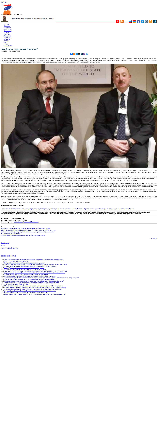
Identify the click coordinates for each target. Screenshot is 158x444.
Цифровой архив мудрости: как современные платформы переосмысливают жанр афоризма (33, 289)
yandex (117, 209)
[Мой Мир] (77, 54)
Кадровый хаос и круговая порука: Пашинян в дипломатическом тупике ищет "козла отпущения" (35, 294)
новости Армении (71, 209)
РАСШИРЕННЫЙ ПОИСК (9, 248)
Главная (6, 24)
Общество (7, 36)
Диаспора (7, 34)
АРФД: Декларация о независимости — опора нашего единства (24, 268)
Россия (131, 209)
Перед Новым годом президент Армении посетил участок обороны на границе (25, 228)
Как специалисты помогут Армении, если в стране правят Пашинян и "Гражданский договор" (34, 281)
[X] (79, 54)
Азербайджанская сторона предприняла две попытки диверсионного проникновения (27, 232)
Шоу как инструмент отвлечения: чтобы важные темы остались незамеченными (29, 279)
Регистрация (5, 243)
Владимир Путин (41, 209)
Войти (3, 245)
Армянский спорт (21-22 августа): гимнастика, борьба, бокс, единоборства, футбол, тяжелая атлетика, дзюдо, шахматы (41, 278)
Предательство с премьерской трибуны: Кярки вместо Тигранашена (25, 269)
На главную (153, 238)
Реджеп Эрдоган (53, 209)
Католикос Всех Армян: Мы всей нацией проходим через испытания (25, 292)
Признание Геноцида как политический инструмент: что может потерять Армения (30, 266)
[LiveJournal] (82, 54)
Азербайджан (110, 209)
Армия (6, 32)
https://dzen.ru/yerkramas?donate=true (26, 222)
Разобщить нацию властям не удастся (16, 284)
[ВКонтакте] (71, 54)
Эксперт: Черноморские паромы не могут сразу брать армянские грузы (23, 235)
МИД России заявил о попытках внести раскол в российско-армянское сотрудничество (31, 282)
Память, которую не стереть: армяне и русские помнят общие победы (26, 274)
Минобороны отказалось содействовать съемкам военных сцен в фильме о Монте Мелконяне (33, 286)
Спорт (6, 40)
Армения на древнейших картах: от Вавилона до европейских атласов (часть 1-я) (29, 276)
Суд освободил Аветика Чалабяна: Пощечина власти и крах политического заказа (30, 291)
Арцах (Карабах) (99, 209)
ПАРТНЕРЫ (8, 45)
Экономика (7, 31)
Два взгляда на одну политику (10, 233)
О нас (6, 44)
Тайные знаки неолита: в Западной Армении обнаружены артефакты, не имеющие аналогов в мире (35, 264)
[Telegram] (87, 54)
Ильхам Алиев (20, 209)
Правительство (89, 209)
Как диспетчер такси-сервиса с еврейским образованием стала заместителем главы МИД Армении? (35, 271)
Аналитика (7, 37)
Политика (7, 27)
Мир (5, 42)
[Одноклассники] (74, 54)
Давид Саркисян (30, 209)
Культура (7, 39)
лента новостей (8, 256)
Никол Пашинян (9, 209)
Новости (7, 26)
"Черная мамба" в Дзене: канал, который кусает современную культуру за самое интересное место (35, 287)
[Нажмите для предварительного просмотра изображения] (79, 167)
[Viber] (84, 54)
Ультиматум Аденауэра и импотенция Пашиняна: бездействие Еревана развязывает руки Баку (33, 259)
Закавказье (7, 29)
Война (127, 209)
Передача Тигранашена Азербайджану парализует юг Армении (24, 263)
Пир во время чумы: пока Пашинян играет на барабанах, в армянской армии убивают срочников (34, 273)
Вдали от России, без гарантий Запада (16, 261)
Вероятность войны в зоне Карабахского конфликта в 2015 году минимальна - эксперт (28, 230)
